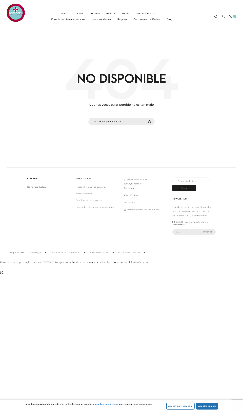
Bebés (125, 13)
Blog (169, 19)
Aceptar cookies (207, 406)
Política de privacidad (85, 262)
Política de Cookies (98, 252)
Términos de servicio (120, 262)
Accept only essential (180, 406)
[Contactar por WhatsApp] (1, 272)
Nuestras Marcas (101, 19)
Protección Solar (145, 13)
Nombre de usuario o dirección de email (40, 310)
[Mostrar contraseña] (25, 342)
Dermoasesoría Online (146, 19)
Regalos (122, 19)
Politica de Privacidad (129, 252)
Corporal (95, 13)
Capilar (79, 13)
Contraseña (23, 327)
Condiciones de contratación (65, 252)
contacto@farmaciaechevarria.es (142, 209)
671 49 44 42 (130, 202)
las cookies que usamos (105, 404)
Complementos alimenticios (68, 19)
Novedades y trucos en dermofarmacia (95, 207)
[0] (230, 16)
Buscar (184, 188)
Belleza (110, 13)
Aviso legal (35, 252)
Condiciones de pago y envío (90, 200)
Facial (64, 13)
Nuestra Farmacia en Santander (91, 187)
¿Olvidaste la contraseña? (64, 375)
